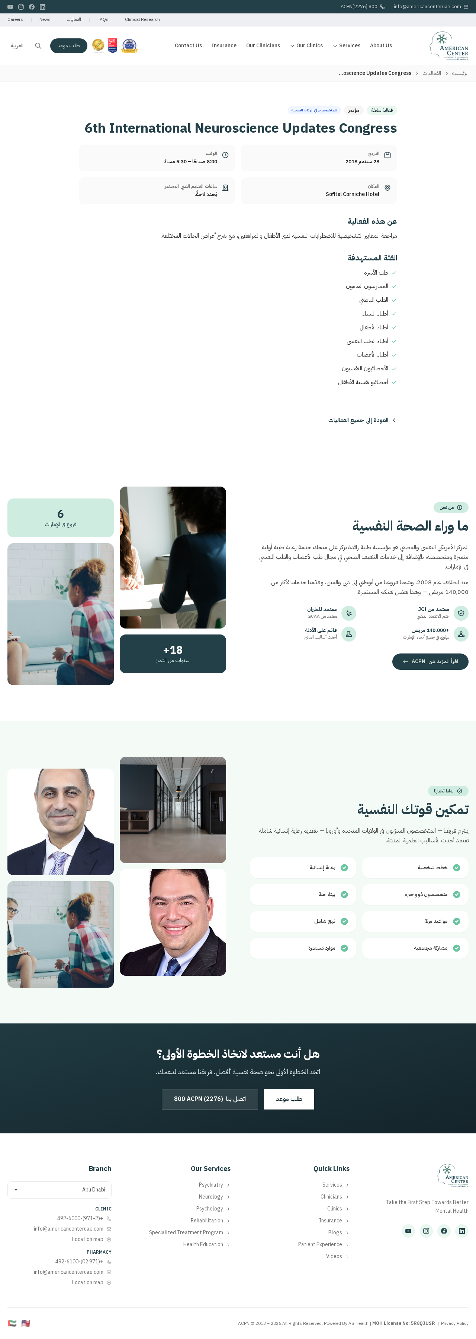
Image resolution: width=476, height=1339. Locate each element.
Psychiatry (211, 1185)
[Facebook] (32, 7)
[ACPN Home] (453, 1179)
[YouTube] (10, 7)
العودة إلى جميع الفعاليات (358, 420)
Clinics (334, 1209)
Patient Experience (320, 1244)
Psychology (209, 1209)
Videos (334, 1256)
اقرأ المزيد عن (435, 661)
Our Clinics (309, 46)
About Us (381, 46)
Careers (15, 19)
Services (349, 46)
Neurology (211, 1197)
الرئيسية (460, 73)
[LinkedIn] (42, 7)
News (45, 19)
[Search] (38, 45)
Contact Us (188, 46)
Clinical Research (142, 19)
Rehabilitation (207, 1221)
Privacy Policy (455, 1323)
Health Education (203, 1244)
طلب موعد (69, 46)
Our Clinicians (263, 46)
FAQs (103, 19)
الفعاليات (74, 19)
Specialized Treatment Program (186, 1233)
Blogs (335, 1233)
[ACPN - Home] (449, 46)
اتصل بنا (210, 1099)
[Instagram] (21, 7)
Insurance (224, 46)
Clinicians (331, 1197)
